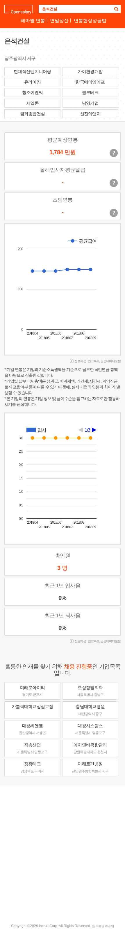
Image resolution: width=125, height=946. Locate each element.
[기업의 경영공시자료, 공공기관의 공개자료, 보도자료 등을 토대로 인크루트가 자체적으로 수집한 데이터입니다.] (114, 213)
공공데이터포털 (110, 361)
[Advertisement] (62, 853)
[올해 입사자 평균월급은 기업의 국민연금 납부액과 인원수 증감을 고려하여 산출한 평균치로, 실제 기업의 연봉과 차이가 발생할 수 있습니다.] (114, 183)
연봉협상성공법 (90, 20)
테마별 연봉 (33, 20)
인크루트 (93, 361)
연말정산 (59, 20)
